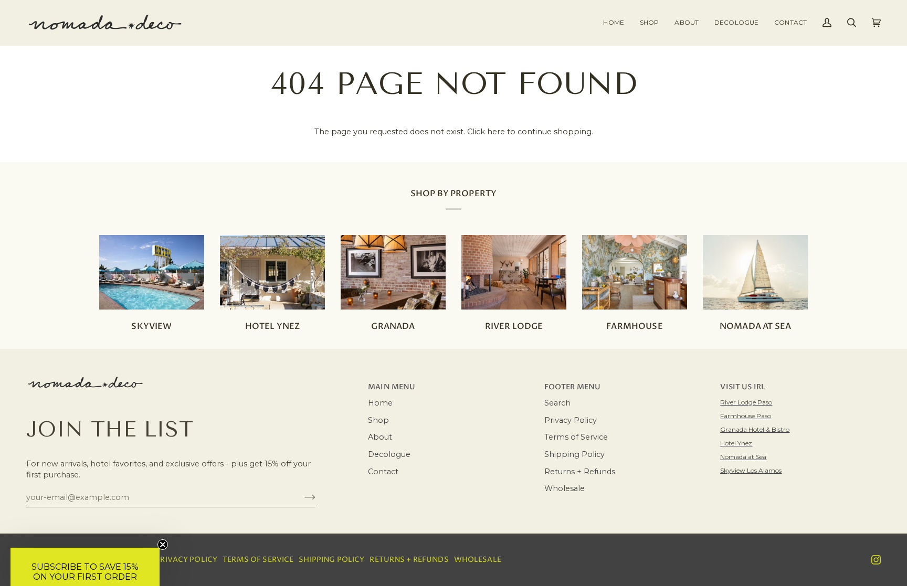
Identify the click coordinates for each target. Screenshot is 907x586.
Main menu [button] (391, 387)
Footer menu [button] (572, 387)
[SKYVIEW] (151, 272)
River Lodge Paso (746, 402)
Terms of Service (576, 437)
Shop (378, 420)
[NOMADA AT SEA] (755, 272)
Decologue (389, 454)
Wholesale (564, 488)
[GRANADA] (393, 272)
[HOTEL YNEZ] (272, 272)
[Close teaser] (162, 544)
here (496, 131)
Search (557, 403)
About (380, 437)
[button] (649, 23)
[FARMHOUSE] (634, 272)
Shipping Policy (574, 454)
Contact (383, 471)
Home (380, 403)
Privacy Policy (570, 420)
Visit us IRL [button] (742, 387)
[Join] (301, 497)
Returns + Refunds (579, 471)
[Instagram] (876, 559)
